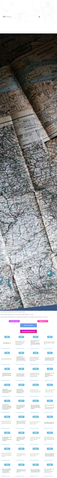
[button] (39, 17)
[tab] (7, 348)
